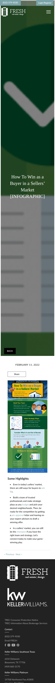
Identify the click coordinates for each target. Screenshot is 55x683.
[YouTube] (13, 645)
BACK (10, 351)
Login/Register (44, 2)
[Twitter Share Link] (17, 382)
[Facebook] (5, 645)
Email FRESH (11, 640)
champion (21, 531)
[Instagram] (8, 645)
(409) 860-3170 (12, 666)
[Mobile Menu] (48, 12)
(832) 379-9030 (10, 2)
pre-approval (18, 515)
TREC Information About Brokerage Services (26, 623)
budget (25, 504)
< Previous (9, 554)
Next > (19, 554)
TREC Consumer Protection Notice (21, 620)
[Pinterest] (18, 645)
